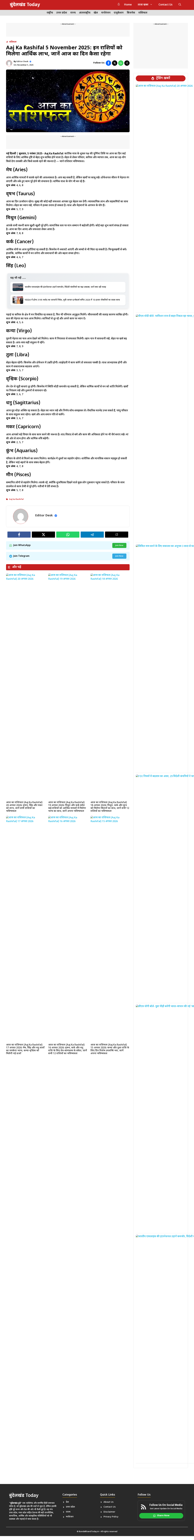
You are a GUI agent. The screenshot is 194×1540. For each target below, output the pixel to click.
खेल (96, 13)
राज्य (73, 13)
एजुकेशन (119, 13)
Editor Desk (22, 61)
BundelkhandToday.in (89, 1531)
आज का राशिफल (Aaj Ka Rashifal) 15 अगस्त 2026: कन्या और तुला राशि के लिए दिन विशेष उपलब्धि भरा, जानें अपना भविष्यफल (109, 1049)
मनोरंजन (105, 13)
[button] (180, 5)
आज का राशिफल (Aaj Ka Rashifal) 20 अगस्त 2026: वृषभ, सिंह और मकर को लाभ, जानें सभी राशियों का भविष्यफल (24, 807)
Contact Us (165, 5)
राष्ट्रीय (50, 13)
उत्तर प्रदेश (61, 13)
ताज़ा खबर (143, 5)
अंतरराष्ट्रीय (84, 13)
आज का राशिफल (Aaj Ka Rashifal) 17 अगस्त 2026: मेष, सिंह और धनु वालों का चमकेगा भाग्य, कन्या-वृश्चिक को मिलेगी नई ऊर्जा (25, 1049)
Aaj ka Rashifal (16, 499)
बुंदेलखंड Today (25, 5)
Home (128, 5)
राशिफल (142, 13)
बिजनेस (131, 13)
